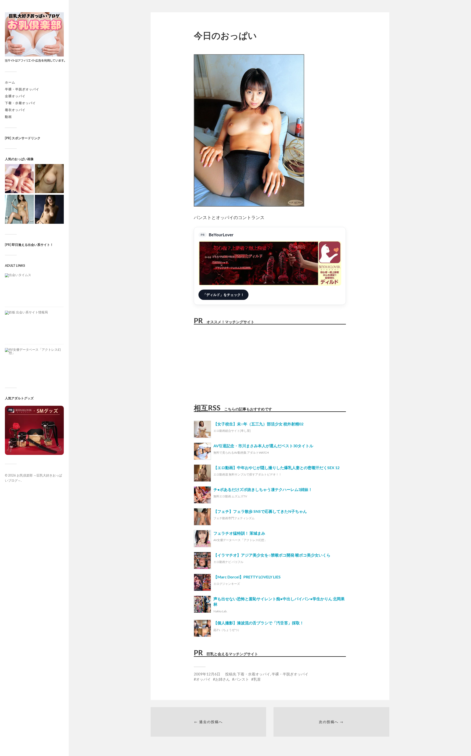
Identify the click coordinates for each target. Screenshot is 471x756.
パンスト (241, 679)
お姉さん (222, 679)
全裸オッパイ (15, 96)
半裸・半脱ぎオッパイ (22, 89)
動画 (8, 117)
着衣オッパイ (15, 110)
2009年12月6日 (207, 674)
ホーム (10, 82)
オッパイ (203, 679)
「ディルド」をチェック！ (223, 295)
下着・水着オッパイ (20, 103)
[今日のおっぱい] (19, 179)
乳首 (257, 679)
